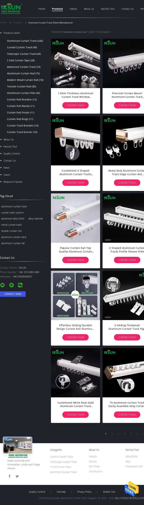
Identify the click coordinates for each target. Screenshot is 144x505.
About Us (89, 8)
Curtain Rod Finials (20, 112)
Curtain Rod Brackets (22, 99)
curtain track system (12, 212)
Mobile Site (109, 492)
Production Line (134, 466)
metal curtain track (11, 224)
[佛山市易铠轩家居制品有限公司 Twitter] (17, 476)
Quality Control (12, 153)
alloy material (35, 218)
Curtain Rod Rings (20, 119)
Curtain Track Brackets (22, 125)
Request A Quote (13, 181)
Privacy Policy (84, 492)
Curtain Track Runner (22, 132)
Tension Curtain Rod (21, 86)
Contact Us (127, 8)
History (93, 456)
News (7, 167)
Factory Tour (107, 8)
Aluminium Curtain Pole (23, 93)
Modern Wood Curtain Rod (25, 80)
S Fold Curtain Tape (21, 60)
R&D (128, 461)
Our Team (94, 466)
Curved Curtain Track (22, 47)
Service (93, 461)
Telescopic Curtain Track (24, 53)
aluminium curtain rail (13, 243)
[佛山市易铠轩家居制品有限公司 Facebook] (9, 476)
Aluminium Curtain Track (25, 40)
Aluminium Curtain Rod (23, 73)
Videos (73, 8)
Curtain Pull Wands (21, 106)
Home (41, 8)
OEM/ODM (132, 456)
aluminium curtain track (14, 206)
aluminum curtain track (13, 237)
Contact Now (75, 105)
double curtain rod (11, 231)
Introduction (96, 471)
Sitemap (61, 492)
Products (57, 8)
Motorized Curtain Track (23, 67)
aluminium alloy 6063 (12, 218)
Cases (7, 174)
